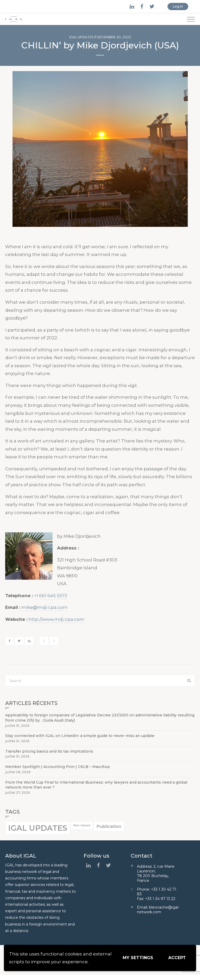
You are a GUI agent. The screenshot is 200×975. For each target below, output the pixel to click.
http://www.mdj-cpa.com (55, 619)
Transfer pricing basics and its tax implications (49, 751)
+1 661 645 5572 (50, 595)
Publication (108, 826)
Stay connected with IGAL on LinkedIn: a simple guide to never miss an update (79, 735)
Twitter (19, 640)
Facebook (9, 640)
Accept (177, 957)
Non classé (81, 825)
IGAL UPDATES (81, 37)
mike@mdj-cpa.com (44, 607)
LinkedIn (29, 640)
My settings (138, 957)
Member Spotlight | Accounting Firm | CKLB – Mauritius (57, 766)
